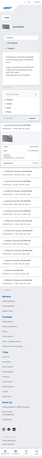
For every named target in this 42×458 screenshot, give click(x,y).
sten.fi (37, 2)
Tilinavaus (6, 377)
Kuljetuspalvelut (8, 306)
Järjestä (32, 118)
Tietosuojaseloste (9, 441)
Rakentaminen (7, 321)
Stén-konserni (7, 367)
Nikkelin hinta (7, 311)
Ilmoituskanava (8, 386)
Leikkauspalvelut (8, 301)
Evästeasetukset (8, 444)
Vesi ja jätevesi (7, 336)
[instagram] (3, 429)
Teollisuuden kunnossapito (12, 346)
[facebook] (8, 429)
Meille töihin (7, 396)
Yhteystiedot (7, 419)
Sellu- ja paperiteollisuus (11, 341)
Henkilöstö (6, 362)
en (29, 2)
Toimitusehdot (7, 372)
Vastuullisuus (7, 381)
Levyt (6, 17)
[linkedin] (14, 429)
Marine (4, 331)
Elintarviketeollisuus (10, 326)
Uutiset (5, 391)
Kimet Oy (5, 357)
